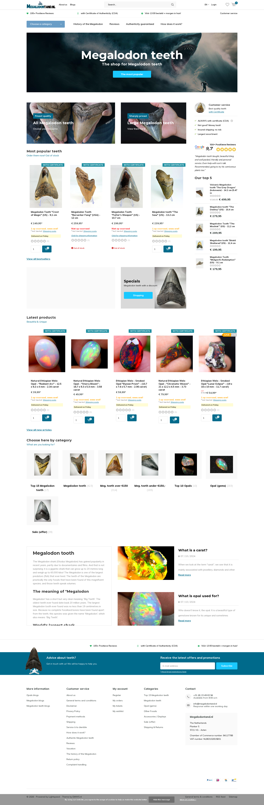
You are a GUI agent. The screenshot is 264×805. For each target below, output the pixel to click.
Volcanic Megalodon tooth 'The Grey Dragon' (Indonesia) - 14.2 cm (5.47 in (223, 188)
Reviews (114, 23)
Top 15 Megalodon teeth (42, 488)
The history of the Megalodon (81, 754)
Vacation (70, 748)
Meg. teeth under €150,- (149, 488)
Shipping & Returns (153, 727)
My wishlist (118, 711)
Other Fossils (150, 711)
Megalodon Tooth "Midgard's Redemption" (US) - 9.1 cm (222, 260)
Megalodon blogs (35, 700)
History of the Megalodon (88, 23)
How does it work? (171, 23)
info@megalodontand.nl (205, 704)
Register (117, 695)
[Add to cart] (46, 249)
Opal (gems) (221, 485)
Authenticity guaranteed (140, 23)
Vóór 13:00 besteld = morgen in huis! (163, 13)
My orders (118, 700)
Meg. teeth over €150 (114, 488)
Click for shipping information (84, 235)
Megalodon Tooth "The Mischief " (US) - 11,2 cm (222, 225)
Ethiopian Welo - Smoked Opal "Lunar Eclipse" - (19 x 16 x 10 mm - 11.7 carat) (216, 383)
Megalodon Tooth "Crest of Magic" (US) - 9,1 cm (45, 213)
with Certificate (216, 111)
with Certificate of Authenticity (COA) (99, 13)
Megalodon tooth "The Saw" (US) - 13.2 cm (165, 213)
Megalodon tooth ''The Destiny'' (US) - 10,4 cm (222, 208)
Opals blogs (33, 695)
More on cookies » (188, 799)
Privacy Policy (73, 711)
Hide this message (161, 799)
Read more (184, 574)
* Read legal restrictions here (173, 671)
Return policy (72, 759)
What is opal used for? (198, 596)
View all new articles (39, 429)
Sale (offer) (42, 532)
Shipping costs (49, 231)
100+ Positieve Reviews (42, 13)
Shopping (153, 288)
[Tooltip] (232, 121)
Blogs (72, 4)
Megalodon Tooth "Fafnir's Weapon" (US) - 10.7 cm (126, 214)
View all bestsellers (38, 258)
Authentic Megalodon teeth (80, 738)
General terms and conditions (81, 700)
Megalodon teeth (78, 485)
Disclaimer (71, 705)
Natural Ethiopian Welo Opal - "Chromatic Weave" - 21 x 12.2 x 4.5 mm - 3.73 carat (175, 385)
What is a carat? (192, 550)
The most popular (132, 74)
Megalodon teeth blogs (38, 705)
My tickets (118, 705)
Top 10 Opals (185, 485)
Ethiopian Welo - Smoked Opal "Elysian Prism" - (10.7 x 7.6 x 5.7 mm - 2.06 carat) (131, 383)
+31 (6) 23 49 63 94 (203, 695)
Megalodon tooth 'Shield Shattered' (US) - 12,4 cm (223, 241)
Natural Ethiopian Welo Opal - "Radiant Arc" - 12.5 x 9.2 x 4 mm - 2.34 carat (46, 383)
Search (172, 5)
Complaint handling (76, 764)
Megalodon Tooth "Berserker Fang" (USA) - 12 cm (85, 214)
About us (63, 4)
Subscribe (226, 665)
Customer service (228, 13)
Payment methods (75, 716)
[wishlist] (227, 4)
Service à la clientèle (76, 727)
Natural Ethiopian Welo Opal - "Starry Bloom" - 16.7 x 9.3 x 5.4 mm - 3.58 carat (87, 385)
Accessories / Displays (155, 716)
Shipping (70, 722)
